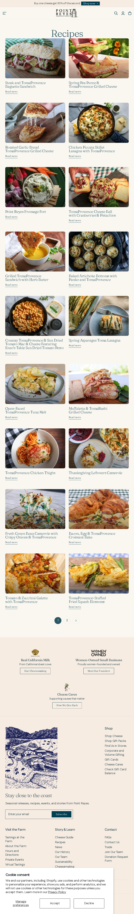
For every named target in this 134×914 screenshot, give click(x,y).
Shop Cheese (113, 736)
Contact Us (112, 842)
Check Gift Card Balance (115, 771)
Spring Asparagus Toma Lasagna (94, 340)
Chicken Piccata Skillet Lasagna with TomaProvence (92, 149)
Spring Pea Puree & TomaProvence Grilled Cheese (93, 84)
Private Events (14, 860)
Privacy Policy (57, 892)
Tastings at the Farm (14, 839)
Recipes (60, 842)
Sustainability (64, 862)
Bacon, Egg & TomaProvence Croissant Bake (92, 535)
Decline (89, 903)
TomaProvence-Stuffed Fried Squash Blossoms (87, 600)
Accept (55, 903)
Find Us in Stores (115, 746)
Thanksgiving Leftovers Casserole (95, 472)
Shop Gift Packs (115, 741)
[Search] (116, 13)
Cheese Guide (64, 837)
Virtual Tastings (15, 865)
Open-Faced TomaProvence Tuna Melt (25, 410)
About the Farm (15, 846)
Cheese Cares (114, 764)
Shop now (89, 3)
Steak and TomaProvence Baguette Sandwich (25, 84)
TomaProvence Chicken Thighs (30, 472)
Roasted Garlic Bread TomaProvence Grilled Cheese (29, 149)
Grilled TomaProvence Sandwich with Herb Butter (26, 278)
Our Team (61, 857)
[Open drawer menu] (4, 13)
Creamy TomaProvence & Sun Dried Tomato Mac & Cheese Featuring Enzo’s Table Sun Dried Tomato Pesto (34, 344)
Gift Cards (111, 760)
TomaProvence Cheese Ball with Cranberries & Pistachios (92, 213)
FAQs (108, 837)
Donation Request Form (116, 859)
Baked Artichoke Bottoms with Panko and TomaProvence (93, 278)
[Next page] (76, 620)
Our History (62, 852)
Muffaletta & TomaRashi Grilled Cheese (88, 410)
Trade (108, 847)
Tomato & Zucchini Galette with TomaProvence (26, 600)
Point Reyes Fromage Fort (25, 211)
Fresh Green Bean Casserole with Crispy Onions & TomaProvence (31, 535)
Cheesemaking (65, 867)
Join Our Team (114, 852)
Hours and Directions (12, 853)
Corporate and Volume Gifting (114, 753)
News (58, 847)
